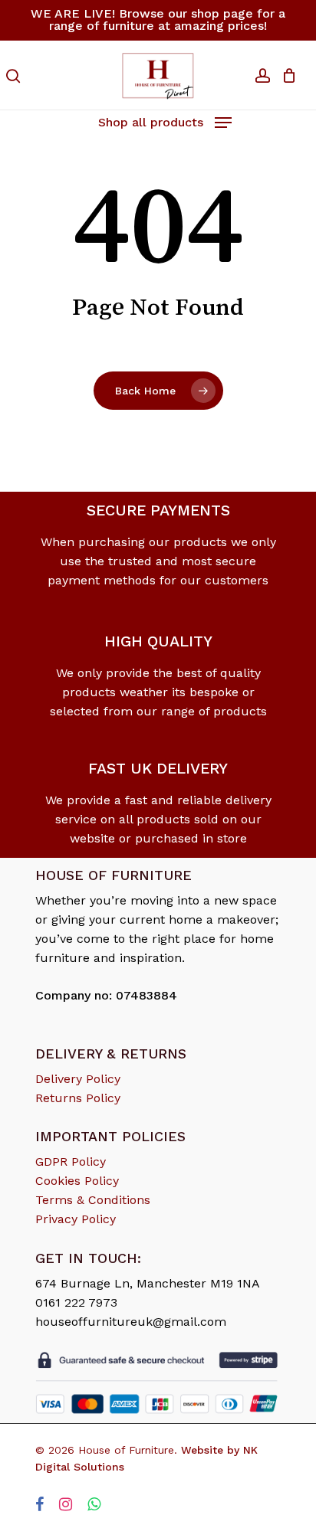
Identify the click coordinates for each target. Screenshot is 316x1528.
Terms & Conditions (92, 1200)
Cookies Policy (77, 1180)
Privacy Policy (75, 1219)
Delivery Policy (77, 1079)
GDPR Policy (70, 1161)
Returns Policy (77, 1098)
